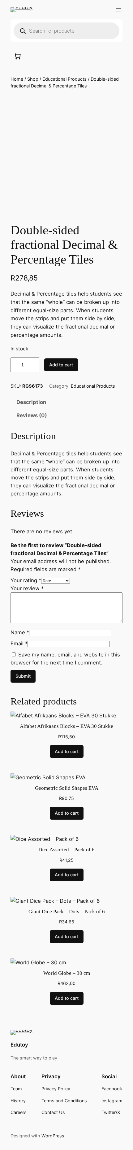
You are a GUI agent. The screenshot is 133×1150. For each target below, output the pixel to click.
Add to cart (61, 364)
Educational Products (64, 79)
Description (31, 402)
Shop (32, 79)
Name (20, 632)
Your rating (26, 580)
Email (19, 643)
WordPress (52, 1135)
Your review (27, 588)
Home (17, 79)
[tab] (66, 402)
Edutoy (19, 1045)
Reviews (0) (31, 415)
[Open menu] (118, 10)
